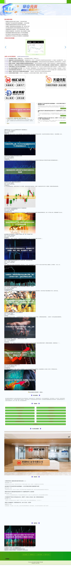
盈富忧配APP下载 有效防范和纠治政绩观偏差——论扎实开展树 (17, 23)
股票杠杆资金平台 (63, 115)
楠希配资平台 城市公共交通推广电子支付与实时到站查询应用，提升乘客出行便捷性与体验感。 (19, 546)
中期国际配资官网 (51, 410)
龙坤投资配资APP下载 (8, 211)
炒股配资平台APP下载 (51, 415)
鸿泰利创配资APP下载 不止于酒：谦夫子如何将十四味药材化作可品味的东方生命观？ (21, 497)
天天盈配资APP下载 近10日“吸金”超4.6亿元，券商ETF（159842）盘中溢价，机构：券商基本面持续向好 (51, 118)
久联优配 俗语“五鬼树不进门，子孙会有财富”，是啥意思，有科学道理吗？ (18, 502)
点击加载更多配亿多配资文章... (35, 392)
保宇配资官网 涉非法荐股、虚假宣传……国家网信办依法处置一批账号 (15, 338)
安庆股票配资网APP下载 (8, 289)
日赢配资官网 (6, 132)
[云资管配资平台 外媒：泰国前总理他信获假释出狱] (20, 197)
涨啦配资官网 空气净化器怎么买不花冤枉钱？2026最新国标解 (17, 35)
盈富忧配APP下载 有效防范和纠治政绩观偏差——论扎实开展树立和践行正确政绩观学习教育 (52, 104)
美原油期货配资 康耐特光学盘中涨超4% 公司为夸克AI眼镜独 (17, 32)
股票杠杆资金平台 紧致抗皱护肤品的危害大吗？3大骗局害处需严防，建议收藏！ (52, 111)
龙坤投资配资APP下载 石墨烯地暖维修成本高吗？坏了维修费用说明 (15, 208)
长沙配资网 (6, 315)
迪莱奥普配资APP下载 (20, 407)
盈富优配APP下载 (63, 108)
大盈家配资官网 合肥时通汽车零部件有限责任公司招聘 (13, 155)
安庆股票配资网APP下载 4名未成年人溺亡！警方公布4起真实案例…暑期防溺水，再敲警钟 (19, 286)
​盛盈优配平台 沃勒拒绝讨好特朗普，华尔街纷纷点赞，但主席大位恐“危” (16, 550)
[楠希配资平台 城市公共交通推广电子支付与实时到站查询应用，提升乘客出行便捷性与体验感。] (20, 535)
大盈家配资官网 (6, 159)
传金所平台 (51, 413)
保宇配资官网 (6, 341)
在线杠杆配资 (39, 554)
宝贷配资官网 (51, 418)
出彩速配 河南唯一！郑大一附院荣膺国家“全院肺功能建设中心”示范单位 (18, 491)
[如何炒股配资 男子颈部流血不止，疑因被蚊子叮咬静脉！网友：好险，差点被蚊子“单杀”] (20, 249)
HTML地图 (41, 562)
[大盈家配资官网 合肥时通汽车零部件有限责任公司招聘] (20, 170)
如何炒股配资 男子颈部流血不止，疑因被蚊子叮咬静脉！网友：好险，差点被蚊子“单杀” (18, 234)
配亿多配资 (25, 554)
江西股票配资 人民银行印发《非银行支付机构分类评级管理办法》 (17, 486)
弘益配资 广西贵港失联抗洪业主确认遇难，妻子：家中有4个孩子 (18, 26)
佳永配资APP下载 (7, 367)
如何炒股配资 (6, 237)
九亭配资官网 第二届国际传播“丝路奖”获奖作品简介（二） (18, 118)
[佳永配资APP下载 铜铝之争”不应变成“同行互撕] (20, 379)
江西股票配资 (20, 413)
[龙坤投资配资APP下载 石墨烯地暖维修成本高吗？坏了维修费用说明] (20, 223)
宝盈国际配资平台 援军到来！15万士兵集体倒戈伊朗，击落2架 (17, 29)
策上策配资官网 (20, 410)
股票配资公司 (32, 554)
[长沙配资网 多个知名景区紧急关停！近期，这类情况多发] (20, 327)
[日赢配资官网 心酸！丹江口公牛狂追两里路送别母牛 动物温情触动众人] (20, 144)
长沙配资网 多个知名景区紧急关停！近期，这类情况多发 (13, 312)
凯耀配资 (19, 415)
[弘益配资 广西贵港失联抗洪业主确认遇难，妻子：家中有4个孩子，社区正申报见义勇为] (20, 275)
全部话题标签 (35, 424)
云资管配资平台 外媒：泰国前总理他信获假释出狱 (12, 181)
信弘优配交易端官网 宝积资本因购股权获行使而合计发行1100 (17, 27)
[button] (5, 47)
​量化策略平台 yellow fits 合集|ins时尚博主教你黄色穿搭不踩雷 (15, 548)
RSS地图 (37, 562)
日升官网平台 (51, 421)
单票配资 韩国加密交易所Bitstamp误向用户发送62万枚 (16, 24)
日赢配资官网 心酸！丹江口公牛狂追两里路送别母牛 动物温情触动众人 (15, 129)
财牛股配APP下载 (20, 418)
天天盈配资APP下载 (63, 122)
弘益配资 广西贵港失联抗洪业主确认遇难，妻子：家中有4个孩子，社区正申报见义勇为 (18, 260)
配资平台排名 (47, 554)
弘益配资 (5, 263)
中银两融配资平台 (51, 407)
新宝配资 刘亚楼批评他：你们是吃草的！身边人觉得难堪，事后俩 (18, 31)
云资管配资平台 (6, 185)
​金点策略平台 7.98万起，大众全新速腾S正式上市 (13, 547)
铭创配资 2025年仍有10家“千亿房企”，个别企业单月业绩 (16, 21)
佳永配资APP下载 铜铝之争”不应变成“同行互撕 (12, 364)
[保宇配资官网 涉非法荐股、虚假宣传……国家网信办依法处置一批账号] (20, 353)
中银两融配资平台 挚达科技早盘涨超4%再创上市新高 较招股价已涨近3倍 (18, 480)
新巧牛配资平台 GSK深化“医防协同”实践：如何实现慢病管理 (17, 34)
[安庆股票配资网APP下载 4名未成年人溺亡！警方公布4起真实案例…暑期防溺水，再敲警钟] (20, 301)
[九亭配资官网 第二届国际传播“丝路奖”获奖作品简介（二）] (20, 110)
